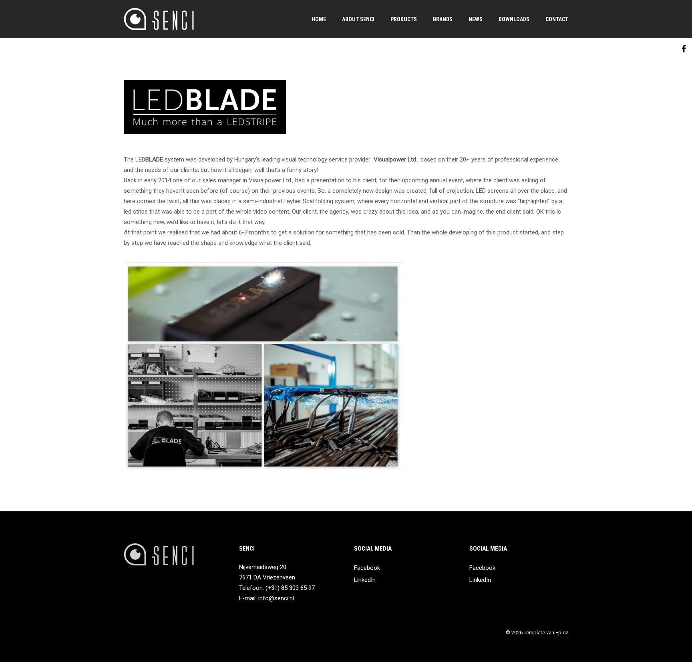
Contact (556, 19)
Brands (443, 19)
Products (403, 19)
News (476, 19)
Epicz (561, 633)
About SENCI (358, 19)
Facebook (367, 567)
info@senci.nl (276, 598)
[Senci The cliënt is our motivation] (159, 19)
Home (319, 19)
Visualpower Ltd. (394, 159)
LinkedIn (365, 579)
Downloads (514, 19)
